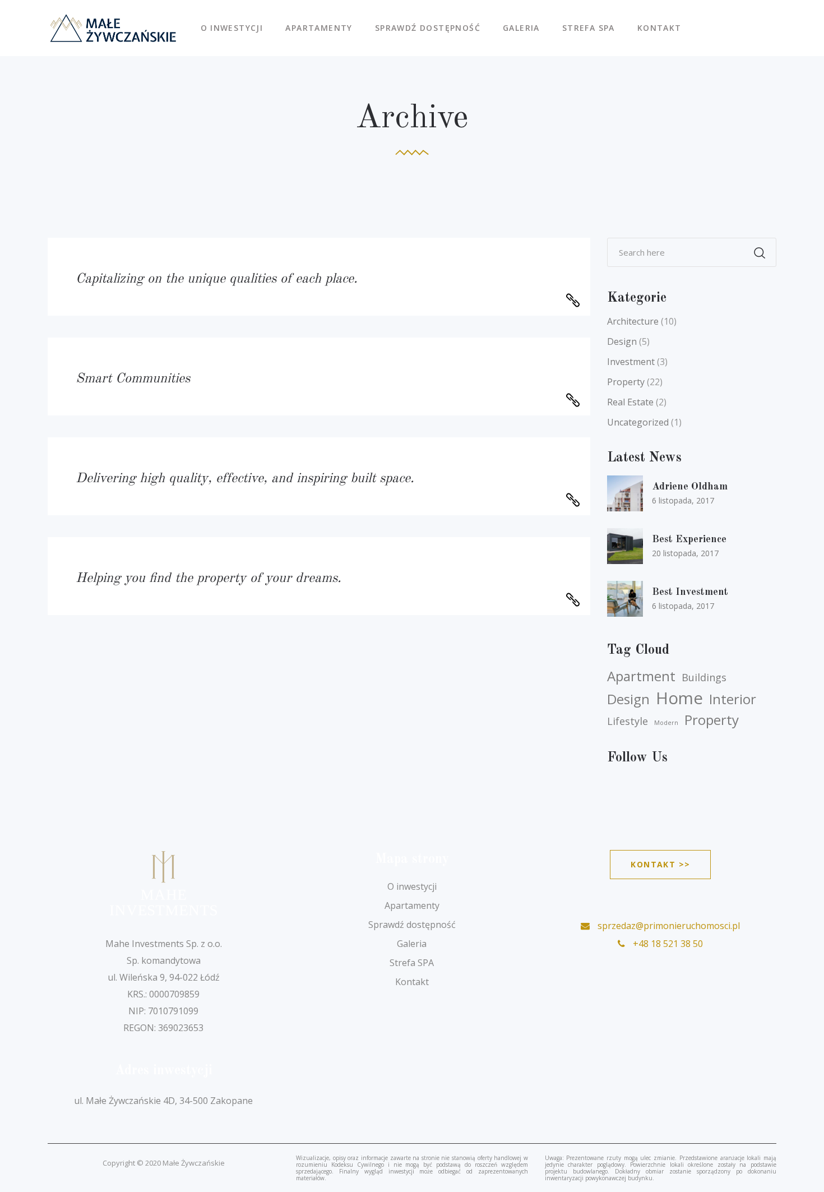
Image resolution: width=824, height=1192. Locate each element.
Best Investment (690, 592)
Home (679, 698)
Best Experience (689, 539)
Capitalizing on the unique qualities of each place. (217, 279)
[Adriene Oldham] (625, 493)
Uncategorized (638, 422)
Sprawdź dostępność (412, 924)
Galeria (412, 943)
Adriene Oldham (690, 487)
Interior (732, 699)
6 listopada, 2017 (683, 500)
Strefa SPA (412, 963)
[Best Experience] (625, 546)
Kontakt (412, 982)
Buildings (704, 677)
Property (626, 382)
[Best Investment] (625, 599)
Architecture (633, 321)
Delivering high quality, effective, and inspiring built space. (245, 479)
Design (622, 341)
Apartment (641, 676)
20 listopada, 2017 (685, 553)
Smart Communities (133, 379)
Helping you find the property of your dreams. (208, 578)
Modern (666, 723)
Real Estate (630, 402)
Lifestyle (627, 721)
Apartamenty (412, 905)
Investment (631, 361)
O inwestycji (412, 886)
